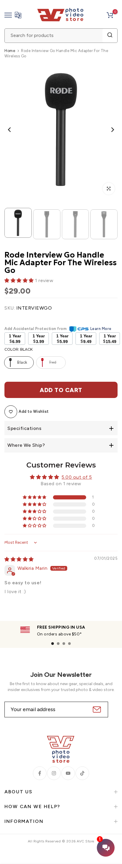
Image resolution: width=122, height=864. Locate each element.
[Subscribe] (96, 709)
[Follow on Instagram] (54, 773)
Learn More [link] (101, 328)
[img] (19, 559)
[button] (19, 280)
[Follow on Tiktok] (82, 773)
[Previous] (13, 130)
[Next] (109, 130)
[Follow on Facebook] (39, 773)
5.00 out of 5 (77, 477)
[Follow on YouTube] (68, 773)
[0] (110, 15)
